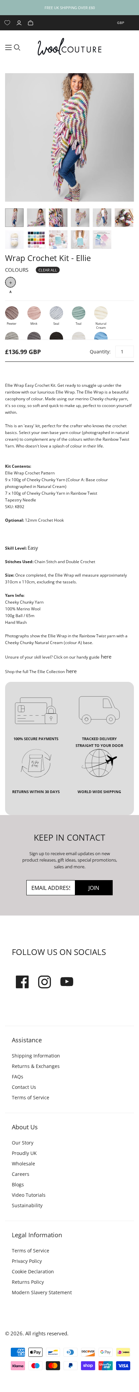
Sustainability (27, 1205)
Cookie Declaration (33, 1271)
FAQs (17, 1076)
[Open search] (17, 47)
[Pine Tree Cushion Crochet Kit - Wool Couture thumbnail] (58, 239)
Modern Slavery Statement (42, 1292)
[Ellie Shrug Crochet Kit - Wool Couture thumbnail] (36, 239)
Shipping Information (36, 1055)
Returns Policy (28, 1282)
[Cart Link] (31, 22)
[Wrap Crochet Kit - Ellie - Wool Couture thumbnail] (14, 217)
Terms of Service (30, 1097)
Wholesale (23, 1163)
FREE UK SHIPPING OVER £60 (70, 7)
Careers (20, 1174)
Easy (33, 547)
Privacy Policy (27, 1261)
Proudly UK (24, 1153)
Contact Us (24, 1087)
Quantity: (100, 351)
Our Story (22, 1142)
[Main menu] (8, 47)
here (105, 656)
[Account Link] (20, 22)
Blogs (18, 1184)
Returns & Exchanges (36, 1066)
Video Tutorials (29, 1195)
